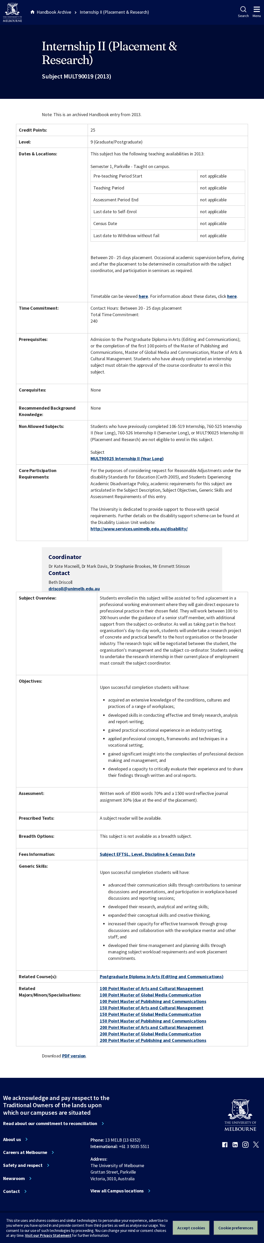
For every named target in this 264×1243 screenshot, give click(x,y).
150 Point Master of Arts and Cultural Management (152, 1008)
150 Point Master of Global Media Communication (150, 1014)
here (143, 296)
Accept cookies (191, 1227)
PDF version (74, 1056)
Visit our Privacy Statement (48, 1235)
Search (243, 15)
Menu (257, 15)
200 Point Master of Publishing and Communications (153, 1040)
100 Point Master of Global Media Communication (150, 995)
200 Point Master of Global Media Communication (150, 1034)
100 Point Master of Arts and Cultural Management (152, 988)
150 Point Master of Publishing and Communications (153, 1021)
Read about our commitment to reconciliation (50, 1123)
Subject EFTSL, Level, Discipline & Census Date (147, 854)
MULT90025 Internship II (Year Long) (127, 458)
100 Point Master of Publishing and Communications (153, 1001)
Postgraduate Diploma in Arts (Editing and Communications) (162, 976)
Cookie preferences (235, 1227)
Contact (11, 1191)
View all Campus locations (117, 1191)
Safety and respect (23, 1165)
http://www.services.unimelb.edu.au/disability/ (139, 529)
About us (12, 1139)
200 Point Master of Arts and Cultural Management (152, 1027)
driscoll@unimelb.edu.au (74, 588)
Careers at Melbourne (25, 1152)
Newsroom (14, 1178)
